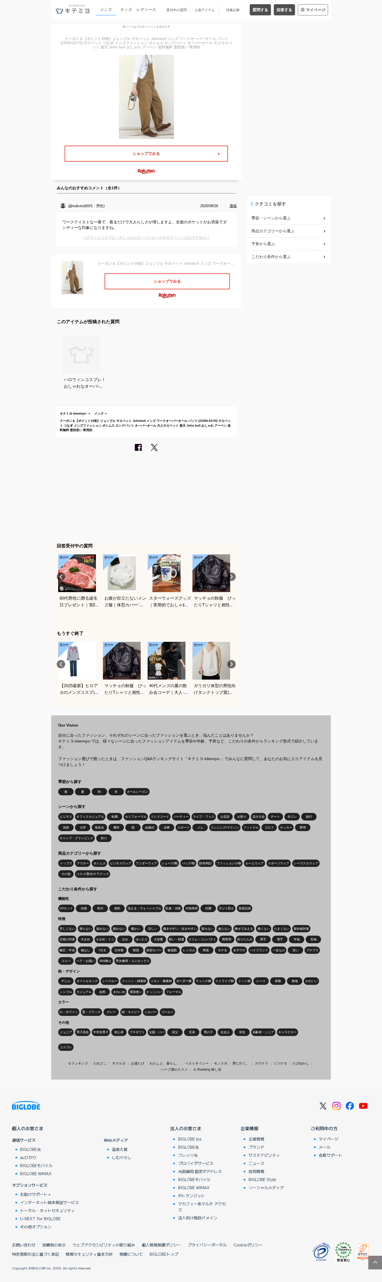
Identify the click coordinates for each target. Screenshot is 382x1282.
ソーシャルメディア (266, 1187)
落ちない (207, 928)
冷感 (84, 908)
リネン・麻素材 (161, 981)
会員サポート (330, 1155)
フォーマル (173, 992)
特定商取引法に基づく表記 (35, 1254)
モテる (222, 950)
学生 (242, 1032)
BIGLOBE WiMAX (35, 1173)
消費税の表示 (54, 1245)
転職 (115, 816)
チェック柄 (203, 981)
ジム (200, 827)
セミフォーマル (136, 816)
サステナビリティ (264, 1155)
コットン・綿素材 (134, 981)
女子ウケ (239, 950)
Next (231, 577)
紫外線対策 (301, 928)
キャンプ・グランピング (76, 838)
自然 (102, 992)
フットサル (251, 827)
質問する (260, 10)
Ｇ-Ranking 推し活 (207, 1070)
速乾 (117, 908)
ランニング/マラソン (225, 827)
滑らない (85, 928)
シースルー (109, 981)
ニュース (256, 1163)
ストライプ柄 (224, 981)
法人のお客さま (185, 1128)
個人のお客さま (27, 1128)
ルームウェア (254, 863)
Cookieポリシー (248, 1245)
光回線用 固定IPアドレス (200, 1171)
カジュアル (84, 992)
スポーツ (183, 827)
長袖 (313, 939)
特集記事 (233, 10)
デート (275, 816)
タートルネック (87, 981)
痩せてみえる (244, 928)
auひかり (28, 1157)
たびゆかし (300, 1063)
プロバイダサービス (195, 1163)
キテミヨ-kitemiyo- (73, 413)
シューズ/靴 (169, 863)
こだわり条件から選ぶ (271, 256)
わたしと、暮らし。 (165, 1063)
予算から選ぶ (263, 244)
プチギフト (137, 1032)
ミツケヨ (280, 1063)
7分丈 (102, 950)
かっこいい (154, 992)
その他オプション (35, 1226)
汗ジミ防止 (226, 908)
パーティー (181, 816)
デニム (65, 981)
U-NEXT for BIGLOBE (40, 1218)
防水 (100, 908)
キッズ (126, 9)
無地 (295, 981)
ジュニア (66, 1032)
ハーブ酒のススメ (174, 1070)
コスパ (65, 960)
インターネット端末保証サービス (49, 1202)
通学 (116, 827)
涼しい (152, 928)
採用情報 (256, 1171)
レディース (146, 9)
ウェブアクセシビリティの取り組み (103, 1245)
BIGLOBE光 (30, 1149)
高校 (66, 827)
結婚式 (149, 827)
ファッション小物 (228, 863)
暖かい (135, 928)
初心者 (119, 1032)
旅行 (309, 816)
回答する (284, 10)
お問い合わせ (24, 1245)
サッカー (286, 827)
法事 (167, 827)
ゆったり (142, 939)
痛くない (264, 928)
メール (325, 1147)
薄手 (280, 939)
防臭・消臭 (173, 908)
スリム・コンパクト (202, 939)
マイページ (316, 10)
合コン (292, 816)
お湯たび (137, 1063)
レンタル (189, 950)
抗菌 (208, 908)
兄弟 (192, 1032)
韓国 (136, 950)
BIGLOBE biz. (190, 1139)
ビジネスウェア (120, 863)
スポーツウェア (278, 863)
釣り (104, 838)
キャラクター (287, 1032)
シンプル (66, 992)
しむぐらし (121, 1157)
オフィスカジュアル (90, 816)
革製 (278, 981)
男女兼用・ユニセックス (133, 960)
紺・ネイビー (131, 1012)
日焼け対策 (67, 939)
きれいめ (119, 992)
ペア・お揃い (85, 960)
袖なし (85, 950)
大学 (83, 827)
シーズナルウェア (306, 863)
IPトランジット (191, 1195)
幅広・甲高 (67, 950)
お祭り (241, 816)
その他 (65, 874)
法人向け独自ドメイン (197, 1217)
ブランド (256, 1147)
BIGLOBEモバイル (36, 1165)
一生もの (279, 950)
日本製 (119, 950)
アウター (83, 863)
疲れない (119, 928)
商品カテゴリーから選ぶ (272, 231)
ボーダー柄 (184, 981)
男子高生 (83, 1032)
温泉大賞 (120, 1149)
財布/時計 (205, 863)
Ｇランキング (78, 1063)
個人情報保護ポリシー (161, 1245)
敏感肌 (172, 950)
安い (296, 950)
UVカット (66, 908)
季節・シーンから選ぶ (271, 218)
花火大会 (259, 816)
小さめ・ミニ (105, 939)
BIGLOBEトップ (164, 1254)
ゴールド (167, 1012)
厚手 (263, 939)
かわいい (311, 981)
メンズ (106, 9)
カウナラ (261, 1063)
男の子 (208, 1032)
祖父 (175, 1032)
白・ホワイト (69, 1012)
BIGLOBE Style (262, 1179)
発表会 (99, 827)
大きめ (85, 939)
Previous (61, 577)
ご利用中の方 (324, 1128)
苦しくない (67, 928)
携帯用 (226, 939)
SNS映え (105, 960)
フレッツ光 (188, 1155)
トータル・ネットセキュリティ (47, 1210)
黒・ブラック (91, 1012)
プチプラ (312, 950)
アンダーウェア (146, 863)
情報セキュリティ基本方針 (89, 1254)
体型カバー (154, 950)
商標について (131, 1254)
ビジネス (66, 816)
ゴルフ (269, 827)
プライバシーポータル (207, 1245)
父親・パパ (156, 1032)
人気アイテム (205, 10)
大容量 (158, 939)
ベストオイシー (197, 1063)
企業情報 (249, 1128)
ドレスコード (160, 816)
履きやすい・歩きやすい (180, 928)
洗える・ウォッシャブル (144, 908)
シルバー (151, 1012)
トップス (66, 863)
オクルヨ (119, 1063)
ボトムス (99, 863)
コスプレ (66, 1047)
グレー (111, 1012)
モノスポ (220, 1063)
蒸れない (102, 928)
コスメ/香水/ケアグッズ (92, 874)
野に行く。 (241, 1063)
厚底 (206, 950)
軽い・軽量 (176, 939)
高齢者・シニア (263, 1032)
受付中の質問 (176, 10)
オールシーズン (137, 791)
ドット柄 (244, 981)
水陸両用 (191, 908)
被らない (224, 928)
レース (261, 981)
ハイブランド (259, 950)
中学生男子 (101, 1032)
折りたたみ (245, 939)
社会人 (225, 1032)
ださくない (281, 928)
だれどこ (100, 1063)
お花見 (225, 816)
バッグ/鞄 (188, 863)
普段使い (136, 992)
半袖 (297, 939)
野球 (303, 827)
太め (125, 939)
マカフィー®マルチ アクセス (202, 1206)
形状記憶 (245, 908)
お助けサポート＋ (35, 1194)
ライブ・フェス (203, 816)
